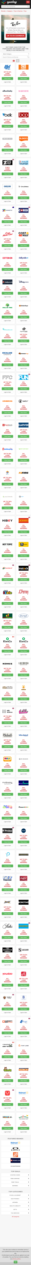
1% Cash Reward (7, 192)
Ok (15, 1262)
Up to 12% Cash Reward (7, 383)
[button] (3, 29)
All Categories (15, 1216)
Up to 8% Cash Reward (7, 455)
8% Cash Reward (23, 73)
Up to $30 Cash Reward (7, 717)
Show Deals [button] (7, 78)
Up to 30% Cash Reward (7, 503)
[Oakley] (16, 1149)
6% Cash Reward (23, 145)
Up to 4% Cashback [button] (15, 36)
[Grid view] (13, 60)
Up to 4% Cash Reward (7, 121)
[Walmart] (16, 1143)
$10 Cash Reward (23, 1099)
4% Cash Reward (7, 145)
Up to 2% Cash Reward (7, 741)
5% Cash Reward (7, 216)
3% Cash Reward (23, 169)
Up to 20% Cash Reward (7, 479)
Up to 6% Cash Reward (7, 73)
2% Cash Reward (23, 288)
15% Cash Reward (23, 97)
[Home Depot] (16, 1154)
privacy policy (16, 1259)
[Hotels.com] (16, 1160)
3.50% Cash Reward (7, 169)
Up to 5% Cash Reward (7, 240)
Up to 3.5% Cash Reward (23, 980)
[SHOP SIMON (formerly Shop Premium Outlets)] (16, 1166)
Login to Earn (7, 82)
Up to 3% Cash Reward (7, 97)
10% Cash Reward (23, 121)
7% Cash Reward (7, 765)
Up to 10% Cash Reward (7, 1099)
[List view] (17, 60)
